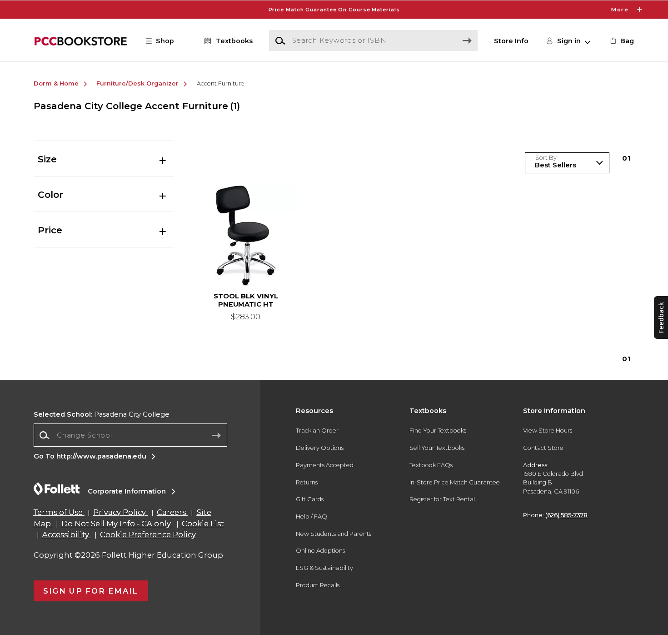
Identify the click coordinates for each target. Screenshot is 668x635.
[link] (621, 41)
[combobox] (130, 435)
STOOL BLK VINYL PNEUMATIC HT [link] (246, 300)
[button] (334, 9)
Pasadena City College (101, 414)
